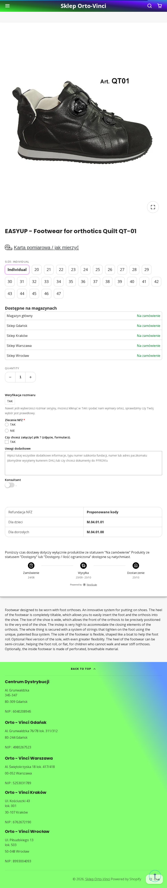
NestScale (92, 584)
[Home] (83, 5)
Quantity (12, 368)
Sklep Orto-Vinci (97, 879)
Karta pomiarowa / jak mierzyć (46, 247)
